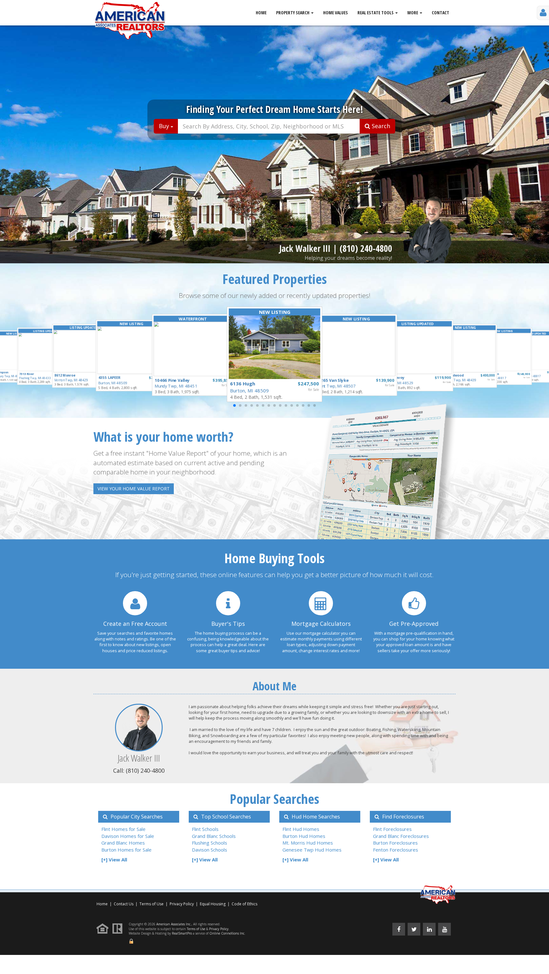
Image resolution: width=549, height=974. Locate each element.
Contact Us (123, 904)
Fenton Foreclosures (395, 849)
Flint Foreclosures (392, 829)
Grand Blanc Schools (214, 836)
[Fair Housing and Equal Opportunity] (104, 928)
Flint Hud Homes (300, 829)
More (413, 13)
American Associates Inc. (173, 924)
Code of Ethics (244, 904)
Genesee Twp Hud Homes (312, 849)
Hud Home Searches (315, 816)
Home (261, 13)
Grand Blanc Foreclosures (401, 836)
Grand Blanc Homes (123, 842)
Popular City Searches (136, 816)
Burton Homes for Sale (126, 849)
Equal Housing (213, 904)
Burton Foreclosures (395, 842)
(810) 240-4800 (366, 248)
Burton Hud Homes (303, 836)
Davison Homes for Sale (127, 836)
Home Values (335, 13)
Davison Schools (209, 849)
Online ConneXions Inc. (227, 933)
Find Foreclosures (402, 816)
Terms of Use (151, 904)
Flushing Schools (209, 842)
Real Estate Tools (376, 13)
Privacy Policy (182, 904)
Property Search (293, 13)
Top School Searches (225, 816)
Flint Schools (205, 829)
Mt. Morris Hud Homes (307, 842)
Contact (440, 13)
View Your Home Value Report (134, 489)
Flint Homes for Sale (123, 829)
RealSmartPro (182, 933)
